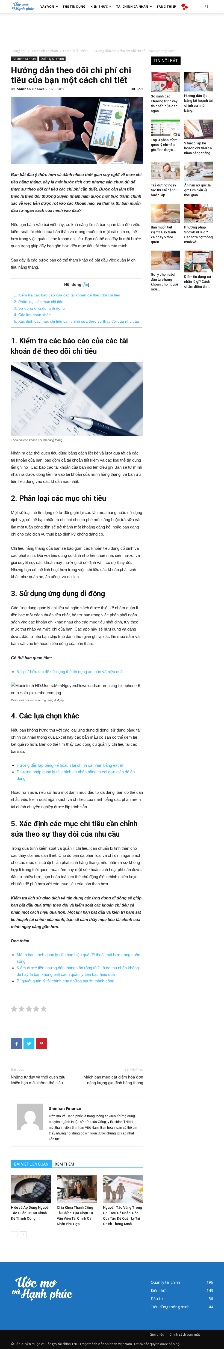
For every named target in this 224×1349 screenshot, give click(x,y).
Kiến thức (99, 6)
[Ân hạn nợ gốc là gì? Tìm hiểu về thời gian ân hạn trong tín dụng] (198, 171)
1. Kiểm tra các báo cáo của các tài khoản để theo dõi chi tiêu (67, 295)
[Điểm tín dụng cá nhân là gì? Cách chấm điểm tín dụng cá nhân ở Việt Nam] (198, 261)
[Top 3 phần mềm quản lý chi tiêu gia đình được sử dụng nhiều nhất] (165, 128)
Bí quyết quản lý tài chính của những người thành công (65, 981)
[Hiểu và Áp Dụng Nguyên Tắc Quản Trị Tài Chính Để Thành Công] (31, 1189)
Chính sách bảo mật (184, 1334)
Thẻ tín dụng (74, 6)
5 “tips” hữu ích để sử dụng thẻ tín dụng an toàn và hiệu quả (70, 671)
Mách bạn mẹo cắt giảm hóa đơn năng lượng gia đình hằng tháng (113, 1080)
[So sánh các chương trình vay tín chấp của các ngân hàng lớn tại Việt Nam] (165, 82)
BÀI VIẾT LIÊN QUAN (31, 1164)
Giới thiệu (157, 1334)
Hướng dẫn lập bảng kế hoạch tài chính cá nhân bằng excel (70, 765)
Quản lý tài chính (76, 51)
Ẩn (86, 285)
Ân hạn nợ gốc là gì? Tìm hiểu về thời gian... (197, 190)
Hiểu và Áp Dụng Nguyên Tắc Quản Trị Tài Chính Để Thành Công (30, 1212)
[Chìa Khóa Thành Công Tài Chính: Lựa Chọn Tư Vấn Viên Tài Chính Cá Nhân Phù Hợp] (77, 1189)
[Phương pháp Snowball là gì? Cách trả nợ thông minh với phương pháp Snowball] (198, 213)
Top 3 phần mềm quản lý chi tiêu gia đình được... (164, 145)
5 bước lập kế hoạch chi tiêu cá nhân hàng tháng (198, 148)
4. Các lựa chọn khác (32, 315)
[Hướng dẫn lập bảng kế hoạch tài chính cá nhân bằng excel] (198, 81)
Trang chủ (18, 51)
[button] (206, 6)
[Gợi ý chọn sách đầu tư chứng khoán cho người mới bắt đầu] (165, 260)
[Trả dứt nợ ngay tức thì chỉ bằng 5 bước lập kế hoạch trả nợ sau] (165, 171)
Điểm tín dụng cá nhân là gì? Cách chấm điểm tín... (197, 282)
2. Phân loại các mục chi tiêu (39, 301)
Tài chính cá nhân (132, 6)
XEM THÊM (64, 1164)
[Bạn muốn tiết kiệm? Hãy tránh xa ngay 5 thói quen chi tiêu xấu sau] (165, 213)
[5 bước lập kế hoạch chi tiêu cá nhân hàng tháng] (198, 129)
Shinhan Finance (31, 89)
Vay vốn (47, 6)
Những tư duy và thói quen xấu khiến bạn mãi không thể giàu (38, 1080)
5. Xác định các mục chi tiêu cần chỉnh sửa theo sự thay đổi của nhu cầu (76, 321)
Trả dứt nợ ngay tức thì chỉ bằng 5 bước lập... (164, 190)
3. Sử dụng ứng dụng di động (40, 308)
